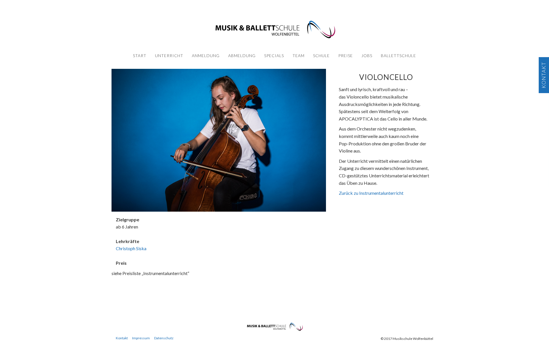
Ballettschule (398, 55)
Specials (274, 55)
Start (139, 55)
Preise (345, 55)
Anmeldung (206, 55)
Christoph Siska (131, 248)
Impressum (141, 338)
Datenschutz (164, 338)
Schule (321, 55)
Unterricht (169, 55)
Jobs (366, 55)
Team (299, 55)
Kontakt (122, 338)
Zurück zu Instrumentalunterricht (371, 193)
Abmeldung (242, 55)
